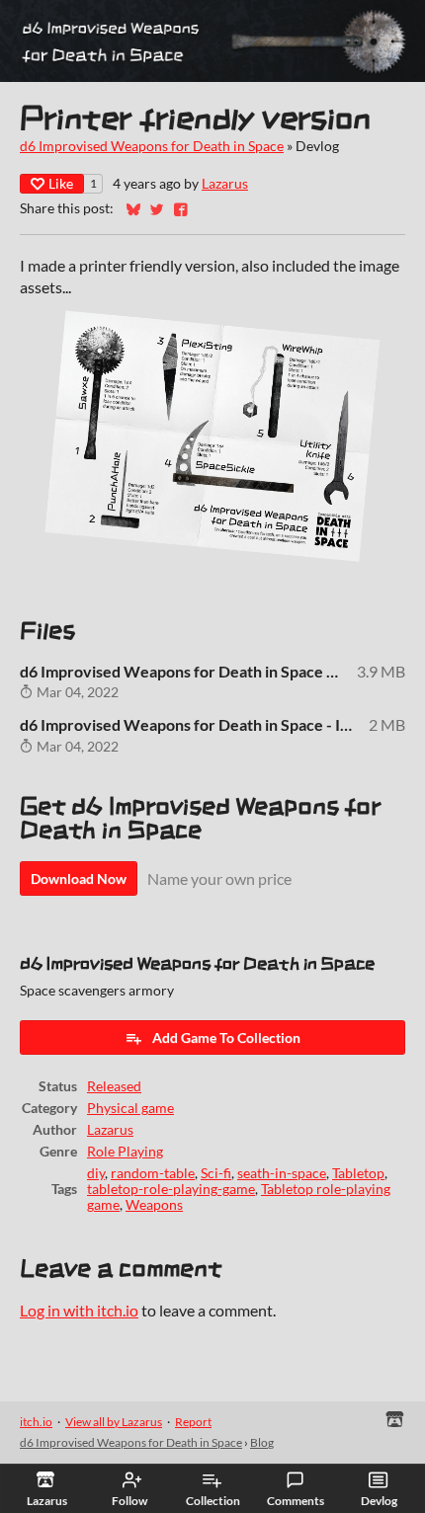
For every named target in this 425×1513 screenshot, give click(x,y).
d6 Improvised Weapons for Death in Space (152, 146)
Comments (295, 1500)
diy (96, 1173)
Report (193, 1421)
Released (114, 1086)
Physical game (130, 1108)
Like (60, 183)
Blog (262, 1442)
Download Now (79, 878)
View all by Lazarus (113, 1421)
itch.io (36, 1421)
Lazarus (225, 184)
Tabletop (358, 1173)
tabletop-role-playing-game (171, 1189)
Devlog (379, 1500)
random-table (153, 1173)
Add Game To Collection (226, 1037)
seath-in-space (281, 1173)
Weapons (154, 1205)
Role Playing (125, 1151)
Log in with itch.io (79, 1310)
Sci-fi (216, 1173)
